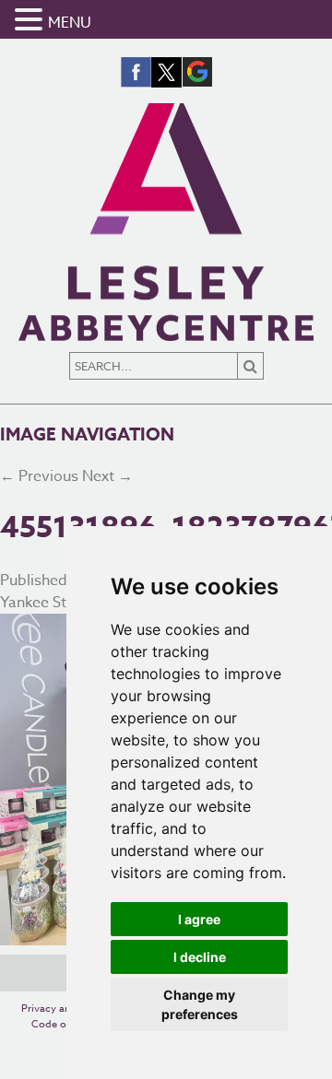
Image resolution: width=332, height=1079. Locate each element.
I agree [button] (199, 919)
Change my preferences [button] (199, 1004)
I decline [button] (199, 957)
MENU (69, 23)
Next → (107, 476)
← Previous (39, 476)
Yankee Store (44, 603)
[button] (31, 20)
